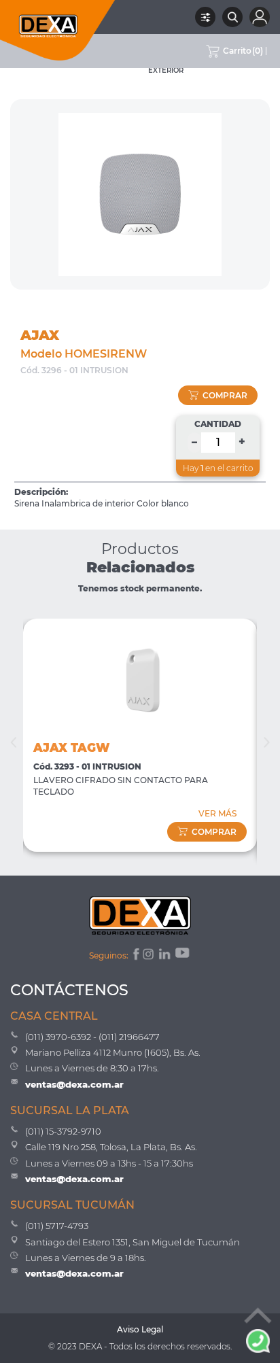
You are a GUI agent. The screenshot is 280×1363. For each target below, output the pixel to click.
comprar (225, 395)
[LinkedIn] (165, 956)
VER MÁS (217, 813)
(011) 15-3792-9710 (63, 1131)
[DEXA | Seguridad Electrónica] (58, 30)
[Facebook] (135, 956)
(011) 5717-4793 (56, 1225)
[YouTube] (183, 956)
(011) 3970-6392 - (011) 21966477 (92, 1036)
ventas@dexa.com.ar (74, 1084)
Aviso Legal (140, 1329)
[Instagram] (149, 956)
